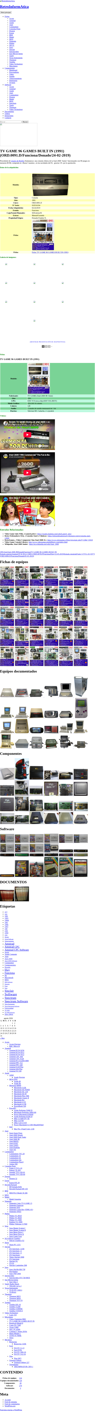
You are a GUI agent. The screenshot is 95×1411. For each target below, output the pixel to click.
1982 (6, 916)
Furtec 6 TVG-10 (15, 1168)
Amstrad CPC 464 (16, 1057)
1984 (7, 920)
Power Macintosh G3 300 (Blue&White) (29, 1125)
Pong (6, 986)
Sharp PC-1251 (15, 1245)
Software (8, 85)
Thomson (12, 60)
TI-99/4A (12, 1292)
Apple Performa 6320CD (23, 1117)
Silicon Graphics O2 (16, 1241)
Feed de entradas (11, 1402)
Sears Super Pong (15, 1133)
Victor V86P (14, 1327)
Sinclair (12, 50)
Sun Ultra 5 (13, 1282)
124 (20, 1378)
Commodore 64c (15, 1160)
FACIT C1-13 (19, 1348)
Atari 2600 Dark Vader (17, 1137)
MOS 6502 (13, 1079)
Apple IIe (17, 1083)
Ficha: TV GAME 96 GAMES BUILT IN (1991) (50, 252)
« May (2, 1038)
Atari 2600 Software (11, 961)
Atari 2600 (8, 959)
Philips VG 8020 (15, 1218)
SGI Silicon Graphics (12, 1238)
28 (20, 1383)
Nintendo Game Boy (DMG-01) (21, 1210)
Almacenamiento (15, 78)
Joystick (12, 83)
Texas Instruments (15, 58)
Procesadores (14, 72)
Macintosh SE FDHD (22, 1090)
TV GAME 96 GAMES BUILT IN (43, 552)
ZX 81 (11, 1263)
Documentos (9, 112)
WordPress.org (10, 1406)
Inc (6, 975)
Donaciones (9, 116)
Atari (11, 25)
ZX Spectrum (14, 1259)
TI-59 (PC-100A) (15, 1290)
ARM (11, 1075)
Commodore (13, 27)
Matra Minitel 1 (15, 1334)
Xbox (11, 1338)
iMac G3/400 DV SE (22, 1119)
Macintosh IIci (19, 1100)
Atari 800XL (14, 1141)
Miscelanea (13, 66)
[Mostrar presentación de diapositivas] (47, 342)
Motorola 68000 (15, 1086)
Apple (11, 23)
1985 (6, 922)
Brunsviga (13, 1342)
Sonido (11, 76)
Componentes (10, 68)
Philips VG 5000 (15, 1220)
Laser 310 (13, 1315)
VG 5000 (7, 1010)
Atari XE (12, 1150)
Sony (11, 47)
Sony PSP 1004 (15, 1274)
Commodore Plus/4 (16, 1162)
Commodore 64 (15, 1158)
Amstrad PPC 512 (16, 1063)
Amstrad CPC (12, 946)
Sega (6, 988)
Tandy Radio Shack (12, 1284)
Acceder (8, 1400)
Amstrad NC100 (15, 1071)
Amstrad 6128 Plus (16, 1067)
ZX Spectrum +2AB (16, 1249)
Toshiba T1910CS (16, 1311)
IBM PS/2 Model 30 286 (18, 1193)
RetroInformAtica (14, 6)
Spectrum (12, 103)
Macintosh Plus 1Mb (21, 1096)
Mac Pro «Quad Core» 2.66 (24, 1129)
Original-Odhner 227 (21, 1362)
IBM (11, 35)
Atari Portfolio (14, 1148)
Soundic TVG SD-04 (17, 1174)
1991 (2, 552)
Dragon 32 (13, 1179)
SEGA (11, 45)
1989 (6, 931)
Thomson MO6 (15, 1298)
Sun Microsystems (16, 54)
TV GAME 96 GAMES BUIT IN (22, 1321)
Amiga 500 (13, 1164)
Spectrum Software (16, 1001)
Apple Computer (11, 954)
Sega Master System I (17, 1228)
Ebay (7, 969)
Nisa (11, 1356)
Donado (21, 552)
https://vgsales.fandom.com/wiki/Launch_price (54, 534)
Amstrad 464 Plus (15, 1069)
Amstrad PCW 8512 (16, 1052)
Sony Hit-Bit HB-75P (17, 1269)
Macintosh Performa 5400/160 (25, 1112)
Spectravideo (14, 52)
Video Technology (16, 64)
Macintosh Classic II (21, 1098)
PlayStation (13, 1272)
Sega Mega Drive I (16, 1232)
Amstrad (12, 21)
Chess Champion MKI (17, 1319)
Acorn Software (9, 939)
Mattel (11, 37)
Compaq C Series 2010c (18, 1331)
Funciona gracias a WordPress (11, 1410)
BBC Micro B (14, 1046)
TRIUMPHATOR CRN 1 (23, 1367)
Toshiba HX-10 (15, 1305)
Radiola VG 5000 (15, 1222)
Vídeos (7, 114)
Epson (11, 33)
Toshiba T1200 (14, 1307)
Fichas (7, 16)
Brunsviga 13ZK (20, 1344)
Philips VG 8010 (15, 1216)
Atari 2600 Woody (16, 1135)
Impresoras (13, 81)
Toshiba (12, 62)
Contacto (8, 118)
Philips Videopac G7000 (18, 1224)
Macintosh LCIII (20, 1104)
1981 (6, 914)
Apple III (17, 1081)
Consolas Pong (14, 29)
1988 (6, 929)
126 (20, 1381)
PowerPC (12, 1108)
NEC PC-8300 (14, 1329)
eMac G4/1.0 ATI (20, 1123)
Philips (11, 43)
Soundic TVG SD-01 (17, 1172)
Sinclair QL (13, 1261)
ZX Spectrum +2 (15, 1251)
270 (20, 1386)
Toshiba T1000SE (16, 1309)
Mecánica (8, 1340)
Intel (11, 1127)
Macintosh (9, 978)
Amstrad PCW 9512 (16, 1055)
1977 (6, 912)
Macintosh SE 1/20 (21, 1092)
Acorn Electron (15, 1044)
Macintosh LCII (20, 1102)
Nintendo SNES (15, 1212)
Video (11, 74)
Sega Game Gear (15, 1236)
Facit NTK (18, 1350)
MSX (11, 39)
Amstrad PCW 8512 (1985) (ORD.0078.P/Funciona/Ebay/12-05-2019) (32, 554)
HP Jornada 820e (15, 1187)
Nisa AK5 (17, 1358)
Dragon (12, 31)
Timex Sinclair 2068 (16, 1257)
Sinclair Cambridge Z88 (18, 1265)
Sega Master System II (17, 1230)
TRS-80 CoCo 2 (15, 1286)
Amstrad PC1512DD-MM (19, 1061)
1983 (6, 918)
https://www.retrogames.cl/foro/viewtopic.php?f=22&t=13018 (70, 540)
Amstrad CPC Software (17, 949)
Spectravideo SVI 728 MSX (19, 1278)
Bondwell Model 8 (16, 1323)
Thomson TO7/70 (15, 1300)
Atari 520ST (13, 1145)
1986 (6, 925)
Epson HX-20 (14, 1183)
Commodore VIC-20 (17, 1154)
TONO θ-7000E (15, 1336)
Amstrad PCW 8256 (16, 1050)
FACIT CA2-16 (20, 1354)
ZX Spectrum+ (14, 1255)
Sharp (7, 1243)
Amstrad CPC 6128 (16, 1059)
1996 (6, 935)
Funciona (27, 552)
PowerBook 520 (20, 1106)
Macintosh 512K (20, 1088)
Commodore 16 (15, 1156)
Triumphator (13, 1365)
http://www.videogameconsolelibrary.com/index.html (48, 542)
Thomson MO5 (15, 1296)
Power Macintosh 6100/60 (23, 1114)
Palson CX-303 (15, 1170)
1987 (6, 927)
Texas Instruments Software (12, 1006)
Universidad (9, 1008)
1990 (6, 933)
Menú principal (6, 12)
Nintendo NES (14, 1207)
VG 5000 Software (10, 1012)
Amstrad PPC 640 (16, 1065)
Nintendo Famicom (16, 1205)
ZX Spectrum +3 (15, 1253)
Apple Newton (19, 1077)
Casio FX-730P (15, 1325)
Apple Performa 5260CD (23, 1110)
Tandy (11, 56)
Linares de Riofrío (17, 161)
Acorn (11, 19)
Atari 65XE (13, 1143)
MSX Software (9, 982)
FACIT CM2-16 (20, 1352)
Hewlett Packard (11, 1185)
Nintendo (12, 41)
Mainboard (13, 70)
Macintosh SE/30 (20, 1094)
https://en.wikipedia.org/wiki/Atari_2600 (44, 544)
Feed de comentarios (12, 1404)
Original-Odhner (15, 1360)
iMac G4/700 (19, 1121)
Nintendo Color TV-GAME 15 (20, 1203)
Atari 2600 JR (12, 552)
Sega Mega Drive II (16, 1234)
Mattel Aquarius (15, 1199)
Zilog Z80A (9, 1014)
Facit (11, 1346)
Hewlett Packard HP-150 (18, 1189)
